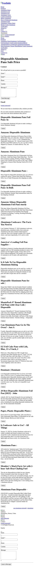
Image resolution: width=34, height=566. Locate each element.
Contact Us (4, 31)
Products (3, 8)
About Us (3, 28)
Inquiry (7, 36)
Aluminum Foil (5, 13)
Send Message (5, 98)
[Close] (1, 531)
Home (2, 7)
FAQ (2, 30)
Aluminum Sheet (5, 10)
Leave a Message (6, 564)
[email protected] (5, 523)
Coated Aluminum (6, 16)
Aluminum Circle (6, 15)
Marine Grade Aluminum (8, 25)
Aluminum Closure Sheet (8, 23)
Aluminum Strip (5, 21)
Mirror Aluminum (6, 18)
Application (4, 26)
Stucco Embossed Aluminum (9, 20)
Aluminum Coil (5, 12)
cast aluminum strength (19, 508)
